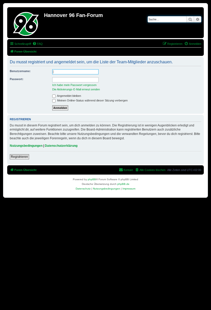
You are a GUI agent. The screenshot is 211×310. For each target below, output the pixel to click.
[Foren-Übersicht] (26, 22)
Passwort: (16, 79)
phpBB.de (123, 184)
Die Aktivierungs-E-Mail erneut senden (76, 89)
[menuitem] (37, 44)
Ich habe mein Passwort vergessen (74, 85)
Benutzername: (20, 71)
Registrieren (19, 157)
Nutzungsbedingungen (26, 146)
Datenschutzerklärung (61, 146)
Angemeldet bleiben (68, 95)
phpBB (92, 179)
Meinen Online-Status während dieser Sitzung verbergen (92, 100)
